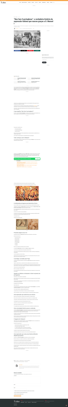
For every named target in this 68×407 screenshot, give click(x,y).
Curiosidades (24, 28)
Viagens (40, 2)
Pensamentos (44, 2)
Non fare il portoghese (27, 360)
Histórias (29, 2)
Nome (15, 384)
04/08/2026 (21, 28)
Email (15, 387)
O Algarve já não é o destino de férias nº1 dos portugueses (24, 166)
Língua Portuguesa (24, 2)
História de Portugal (28, 28)
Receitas (33, 2)
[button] (27, 39)
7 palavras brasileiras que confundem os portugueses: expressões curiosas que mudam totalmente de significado (27, 162)
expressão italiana (22, 360)
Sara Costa (17, 28)
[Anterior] (26, 85)
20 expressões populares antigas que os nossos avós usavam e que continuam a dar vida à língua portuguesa (27, 164)
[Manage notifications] (66, 405)
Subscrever (44, 62)
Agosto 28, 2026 (33, 79)
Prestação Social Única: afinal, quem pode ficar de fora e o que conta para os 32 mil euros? (22, 79)
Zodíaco (48, 2)
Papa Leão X (26, 361)
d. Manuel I (17, 360)
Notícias (51, 2)
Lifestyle (36, 2)
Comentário (15, 375)
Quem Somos (29, 402)
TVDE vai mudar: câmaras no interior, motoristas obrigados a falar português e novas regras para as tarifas (27, 165)
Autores (26, 402)
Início (20, 2)
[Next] (27, 85)
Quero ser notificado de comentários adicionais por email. (20, 392)
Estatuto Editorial (22, 402)
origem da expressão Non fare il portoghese (19, 361)
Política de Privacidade (34, 402)
